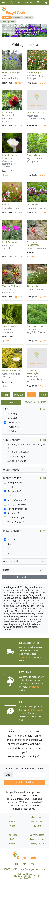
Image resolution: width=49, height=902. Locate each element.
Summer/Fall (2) (15, 517)
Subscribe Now (26, 782)
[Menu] (3, 2)
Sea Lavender (34, 204)
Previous (18, 394)
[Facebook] (16, 864)
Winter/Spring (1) (16, 522)
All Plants (17, 17)
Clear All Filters (25, 577)
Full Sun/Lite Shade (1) (18, 452)
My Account (37, 817)
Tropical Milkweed (11, 286)
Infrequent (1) (14, 482)
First (6, 394)
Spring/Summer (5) (17, 500)
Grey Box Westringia (32, 372)
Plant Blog (12, 834)
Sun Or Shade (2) (16, 456)
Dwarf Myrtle (33, 155)
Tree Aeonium (9, 326)
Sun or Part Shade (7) (18, 460)
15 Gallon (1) (13, 431)
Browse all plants (35, 402)
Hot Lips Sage (34, 72)
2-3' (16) (11, 539)
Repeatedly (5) (14, 491)
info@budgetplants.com (33, 869)
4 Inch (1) (12, 413)
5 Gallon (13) (13, 426)
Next (43, 394)
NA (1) (10, 486)
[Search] (11, 2)
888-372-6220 (35, 709)
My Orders (36, 821)
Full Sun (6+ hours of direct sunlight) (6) (26, 446)
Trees (12, 817)
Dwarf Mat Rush (35, 326)
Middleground (8, 21)
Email (8, 774)
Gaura (5, 204)
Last (11, 402)
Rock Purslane (9, 242)
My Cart (37, 825)
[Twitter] (25, 864)
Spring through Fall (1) (18, 508)
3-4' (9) (10, 544)
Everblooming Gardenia (9, 156)
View (19, 82)
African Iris (32, 286)
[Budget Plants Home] (14, 10)
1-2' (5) (10, 535)
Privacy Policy (37, 843)
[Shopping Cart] (45, 2)
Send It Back (33, 686)
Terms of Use (37, 839)
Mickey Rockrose (11, 370)
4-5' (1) (10, 548)
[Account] (38, 2)
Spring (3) (12, 495)
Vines (12, 825)
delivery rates (26, 657)
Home (6, 17)
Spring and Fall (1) (16, 504)
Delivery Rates (37, 834)
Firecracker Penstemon (33, 243)
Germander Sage (11, 72)
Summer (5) (13, 513)
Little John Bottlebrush (8, 114)
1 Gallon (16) (13, 422)
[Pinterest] (33, 864)
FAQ (12, 839)
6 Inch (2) (12, 417)
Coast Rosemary (35, 112)
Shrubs (29, 17)
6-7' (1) (10, 552)
